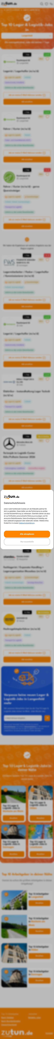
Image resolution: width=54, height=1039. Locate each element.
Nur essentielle (27, 542)
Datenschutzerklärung (26, 523)
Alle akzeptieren (27, 534)
